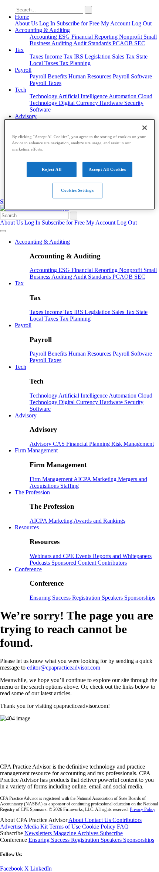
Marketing (105, 479)
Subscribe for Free (79, 23)
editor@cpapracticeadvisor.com (63, 667)
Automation (123, 96)
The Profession (32, 492)
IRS (79, 56)
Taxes (37, 56)
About (76, 820)
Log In (48, 23)
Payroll (23, 70)
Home (22, 17)
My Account (116, 23)
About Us (27, 23)
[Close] (144, 128)
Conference (28, 569)
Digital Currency (79, 103)
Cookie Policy (99, 826)
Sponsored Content (74, 562)
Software (40, 109)
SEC (139, 43)
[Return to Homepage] (79, 754)
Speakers (113, 597)
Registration (87, 597)
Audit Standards (92, 43)
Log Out (142, 23)
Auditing (62, 43)
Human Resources (90, 76)
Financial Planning (88, 444)
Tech (20, 90)
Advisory (26, 116)
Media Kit (36, 826)
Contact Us (98, 820)
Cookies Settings (77, 190)
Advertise (12, 826)
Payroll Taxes (45, 83)
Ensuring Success (51, 597)
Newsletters (38, 833)
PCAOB (123, 43)
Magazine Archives (76, 833)
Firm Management (36, 450)
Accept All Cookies (107, 169)
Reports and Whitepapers (122, 556)
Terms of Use (65, 826)
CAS (59, 444)
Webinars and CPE (52, 556)
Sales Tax (124, 56)
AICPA (83, 479)
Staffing (69, 486)
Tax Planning (75, 63)
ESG (64, 36)
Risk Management (132, 444)
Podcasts (40, 562)
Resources (27, 527)
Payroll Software (132, 76)
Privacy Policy (142, 809)
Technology (44, 96)
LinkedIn (41, 868)
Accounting (44, 36)
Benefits (58, 76)
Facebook (12, 868)
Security (133, 103)
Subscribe (111, 833)
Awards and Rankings (99, 521)
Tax (19, 50)
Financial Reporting (95, 36)
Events (84, 556)
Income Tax (59, 56)
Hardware (111, 103)
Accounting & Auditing (42, 30)
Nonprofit (131, 36)
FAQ (123, 826)
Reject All (51, 169)
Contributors (112, 562)
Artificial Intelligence (83, 96)
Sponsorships (139, 597)
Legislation (98, 56)
